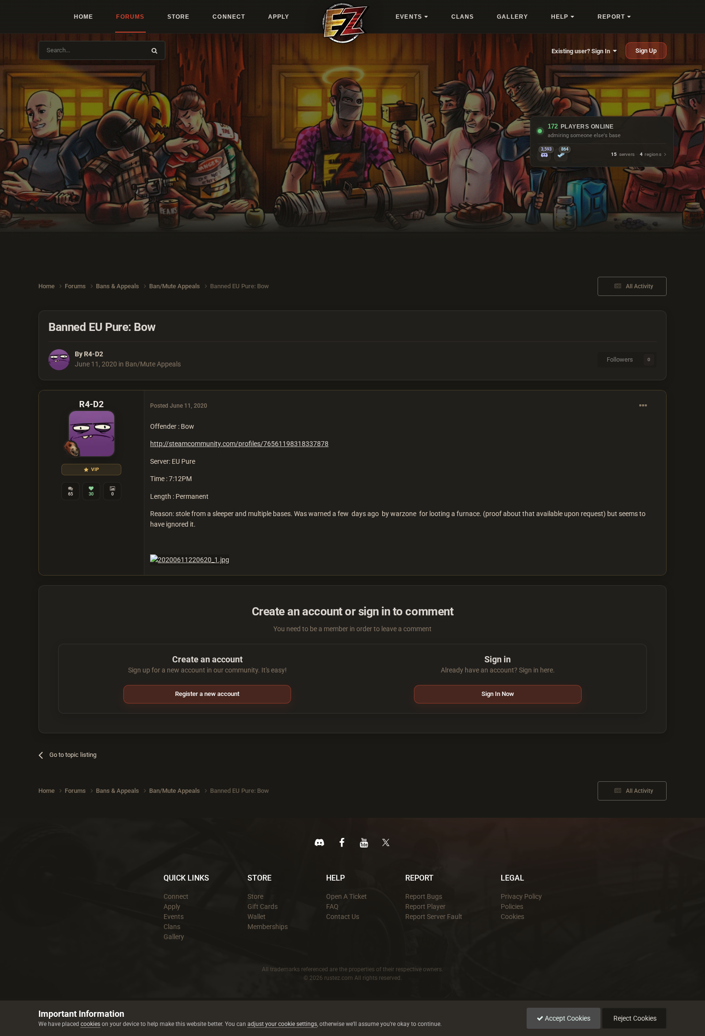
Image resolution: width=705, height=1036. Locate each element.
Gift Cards (262, 906)
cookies (90, 1024)
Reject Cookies (634, 1018)
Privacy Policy (521, 896)
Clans (172, 926)
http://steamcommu (180, 443)
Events (174, 916)
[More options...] (643, 406)
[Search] (154, 50)
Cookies (512, 916)
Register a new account (207, 693)
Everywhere (123, 50)
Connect (176, 896)
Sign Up (646, 50)
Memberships (267, 926)
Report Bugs (423, 896)
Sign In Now (498, 693)
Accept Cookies (566, 1018)
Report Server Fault (433, 916)
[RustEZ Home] (346, 23)
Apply (172, 906)
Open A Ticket (346, 896)
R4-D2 (93, 354)
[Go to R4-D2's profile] (59, 359)
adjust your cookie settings (282, 1024)
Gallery (174, 937)
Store (255, 896)
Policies (512, 906)
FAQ (332, 906)
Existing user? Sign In (582, 51)
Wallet (256, 916)
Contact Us (342, 916)
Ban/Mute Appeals (153, 364)
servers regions (636, 154)
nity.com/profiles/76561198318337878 (269, 443)
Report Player (425, 906)
